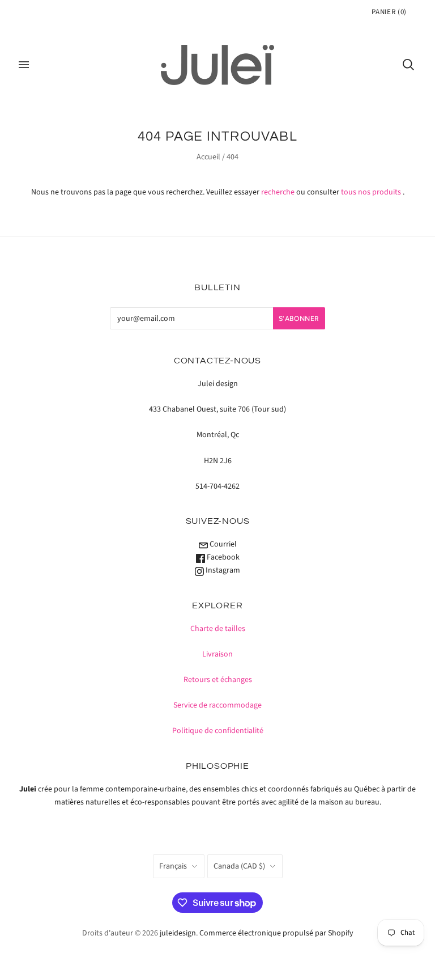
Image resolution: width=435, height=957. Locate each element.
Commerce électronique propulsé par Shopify (276, 933)
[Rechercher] (408, 64)
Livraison (217, 654)
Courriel (222, 544)
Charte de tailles (217, 628)
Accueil (208, 157)
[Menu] (24, 65)
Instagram (222, 570)
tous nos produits (371, 192)
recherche (278, 192)
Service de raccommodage (217, 705)
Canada (239, 866)
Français (173, 866)
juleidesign (178, 933)
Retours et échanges (218, 679)
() (389, 12)
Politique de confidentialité (217, 730)
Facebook (222, 557)
